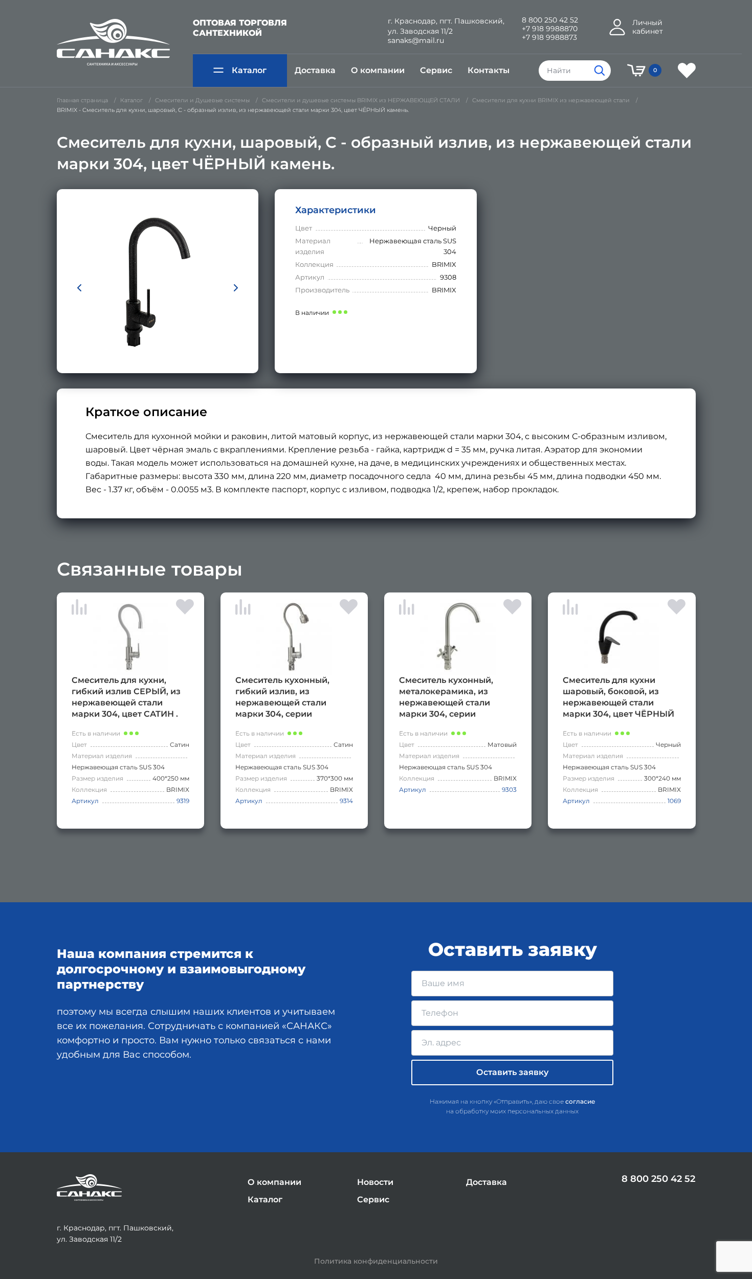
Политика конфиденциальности (376, 1261)
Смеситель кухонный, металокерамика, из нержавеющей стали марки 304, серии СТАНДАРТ (446, 697)
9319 (182, 801)
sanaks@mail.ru (416, 40)
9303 (509, 789)
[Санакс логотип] (113, 42)
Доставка (315, 70)
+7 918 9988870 (550, 29)
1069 (674, 801)
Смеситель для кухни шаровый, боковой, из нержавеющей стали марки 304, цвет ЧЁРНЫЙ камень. (618, 697)
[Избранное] (687, 70)
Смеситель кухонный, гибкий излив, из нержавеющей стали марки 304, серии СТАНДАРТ (282, 697)
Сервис (436, 70)
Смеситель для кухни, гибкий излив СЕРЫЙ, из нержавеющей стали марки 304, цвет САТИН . (126, 697)
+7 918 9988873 (549, 37)
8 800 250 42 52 (550, 20)
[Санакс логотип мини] (89, 1188)
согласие (580, 1101)
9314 (346, 801)
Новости (375, 1182)
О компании (378, 70)
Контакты (489, 70)
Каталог (249, 70)
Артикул (85, 801)
